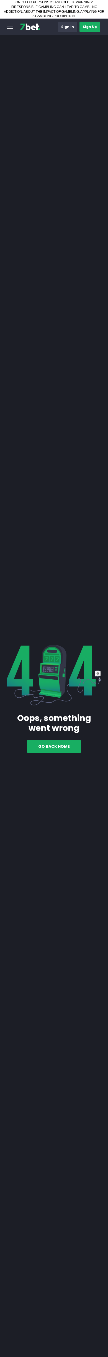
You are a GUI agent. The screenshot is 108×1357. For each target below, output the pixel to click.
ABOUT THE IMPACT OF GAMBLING (51, 12)
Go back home (54, 746)
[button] (10, 27)
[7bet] (30, 27)
